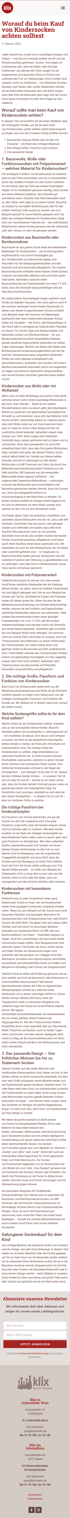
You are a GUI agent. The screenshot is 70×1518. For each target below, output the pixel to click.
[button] (63, 8)
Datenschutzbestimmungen (34, 1353)
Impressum (35, 1494)
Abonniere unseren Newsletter (35, 1299)
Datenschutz (35, 1498)
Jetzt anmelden (35, 1344)
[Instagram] (39, 1510)
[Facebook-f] (32, 1510)
